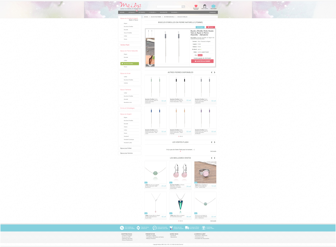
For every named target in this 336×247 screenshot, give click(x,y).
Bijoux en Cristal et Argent (129, 18)
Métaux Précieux (151, 238)
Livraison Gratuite (127, 235)
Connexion (212, 12)
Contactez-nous (199, 237)
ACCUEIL (146, 16)
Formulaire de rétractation (202, 238)
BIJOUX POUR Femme (156, 16)
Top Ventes (142, 12)
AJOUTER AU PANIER (203, 61)
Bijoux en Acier (125, 73)
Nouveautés (163, 12)
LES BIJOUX (132, 12)
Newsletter (174, 237)
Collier (125, 36)
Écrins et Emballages (127, 108)
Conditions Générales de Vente (155, 237)
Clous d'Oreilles (128, 33)
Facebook (173, 235)
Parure (125, 39)
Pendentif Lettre (128, 142)
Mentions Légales (151, 235)
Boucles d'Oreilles (128, 26)
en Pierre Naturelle (169, 16)
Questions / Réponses (201, 235)
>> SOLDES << (152, 12)
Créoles (126, 83)
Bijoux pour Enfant (125, 148)
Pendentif (126, 136)
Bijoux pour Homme (126, 153)
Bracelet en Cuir (128, 102)
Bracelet (126, 29)
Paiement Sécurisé (127, 238)
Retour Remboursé (127, 240)
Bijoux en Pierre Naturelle (129, 51)
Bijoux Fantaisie (125, 90)
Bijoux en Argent (126, 114)
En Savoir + (174, 12)
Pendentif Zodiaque (129, 139)
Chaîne (125, 127)
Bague (125, 23)
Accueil (122, 12)
